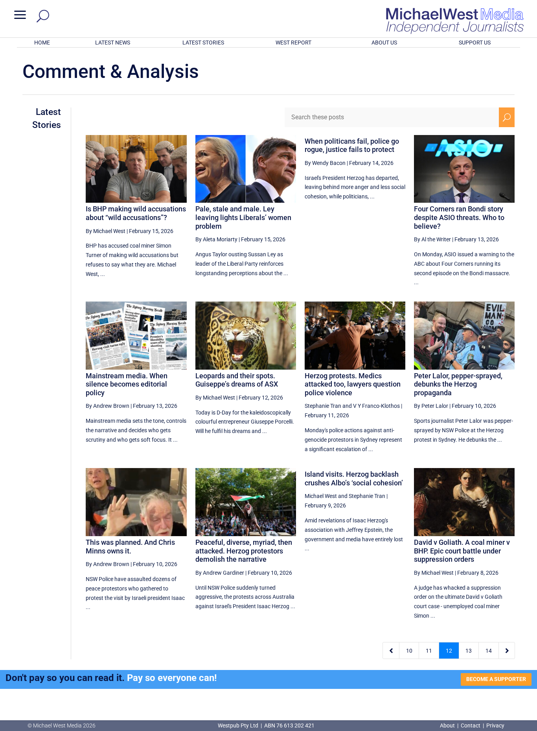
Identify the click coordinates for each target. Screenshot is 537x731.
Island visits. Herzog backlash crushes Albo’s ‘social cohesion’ (355, 478)
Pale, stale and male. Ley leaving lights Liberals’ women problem (243, 217)
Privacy (495, 725)
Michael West (321, 496)
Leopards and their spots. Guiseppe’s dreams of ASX (236, 380)
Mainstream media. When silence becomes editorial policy (126, 384)
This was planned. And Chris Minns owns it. (130, 546)
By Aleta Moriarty (216, 239)
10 (409, 651)
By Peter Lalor (431, 406)
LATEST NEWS (112, 42)
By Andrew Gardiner (219, 573)
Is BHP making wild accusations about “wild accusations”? (136, 213)
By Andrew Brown (107, 406)
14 (489, 651)
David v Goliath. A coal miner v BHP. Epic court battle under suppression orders (462, 550)
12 (449, 651)
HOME (42, 42)
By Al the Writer (432, 239)
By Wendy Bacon (325, 163)
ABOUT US (384, 42)
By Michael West (105, 231)
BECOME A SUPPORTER (496, 679)
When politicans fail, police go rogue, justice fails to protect (352, 145)
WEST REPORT (293, 42)
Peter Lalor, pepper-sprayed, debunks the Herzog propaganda (458, 384)
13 (468, 651)
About (448, 725)
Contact (470, 725)
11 (429, 651)
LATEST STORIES (203, 42)
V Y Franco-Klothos (376, 406)
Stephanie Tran (323, 406)
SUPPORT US (475, 42)
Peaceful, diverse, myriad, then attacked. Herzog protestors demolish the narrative (243, 550)
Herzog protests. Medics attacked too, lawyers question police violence (353, 384)
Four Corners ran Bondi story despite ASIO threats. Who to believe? (459, 217)
